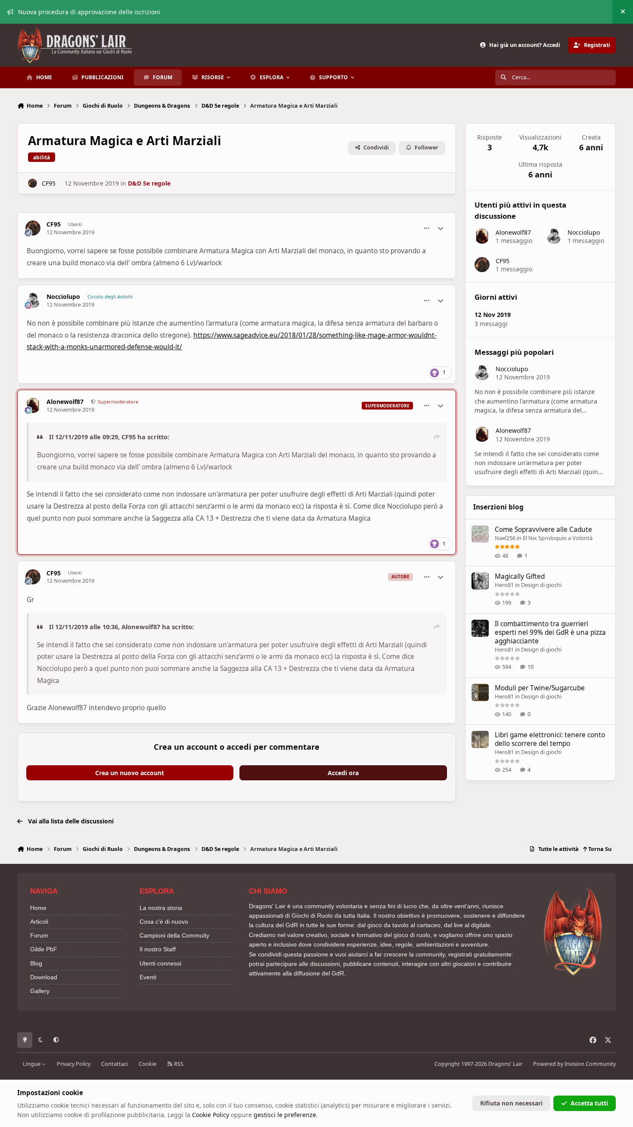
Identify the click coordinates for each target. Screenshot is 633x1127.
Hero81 (504, 585)
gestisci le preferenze (285, 1115)
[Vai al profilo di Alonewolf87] (32, 405)
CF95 (49, 183)
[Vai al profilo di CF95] (32, 183)
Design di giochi (541, 585)
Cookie (147, 1064)
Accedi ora (343, 773)
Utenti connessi (160, 963)
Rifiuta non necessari (511, 1103)
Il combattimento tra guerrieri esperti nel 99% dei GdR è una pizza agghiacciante (550, 632)
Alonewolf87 (65, 402)
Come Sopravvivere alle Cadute (543, 529)
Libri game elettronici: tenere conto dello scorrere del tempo (550, 739)
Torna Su (599, 849)
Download (43, 977)
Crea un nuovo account (129, 773)
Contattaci (114, 1064)
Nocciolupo (63, 297)
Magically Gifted (520, 576)
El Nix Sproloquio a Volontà (558, 538)
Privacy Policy (73, 1064)
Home (38, 907)
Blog (36, 963)
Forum (39, 935)
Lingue (32, 1064)
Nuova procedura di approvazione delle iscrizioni (89, 12)
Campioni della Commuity (174, 935)
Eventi (148, 977)
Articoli (39, 921)
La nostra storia (161, 907)
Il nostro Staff (158, 949)
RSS (178, 1064)
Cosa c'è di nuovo (164, 921)
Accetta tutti (589, 1103)
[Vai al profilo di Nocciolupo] (32, 300)
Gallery (40, 990)
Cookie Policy (210, 1115)
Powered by (574, 1064)
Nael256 (505, 538)
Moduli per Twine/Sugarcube (540, 687)
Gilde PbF (43, 949)
